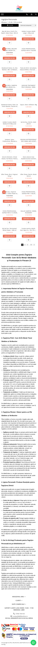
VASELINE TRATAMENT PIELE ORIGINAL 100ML (28, 86)
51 (31, 245)
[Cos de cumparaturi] (32, 14)
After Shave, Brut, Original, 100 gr (9, 175)
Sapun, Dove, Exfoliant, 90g (28, 104)
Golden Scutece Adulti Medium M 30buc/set (9, 123)
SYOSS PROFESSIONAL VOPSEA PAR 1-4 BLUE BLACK (28, 192)
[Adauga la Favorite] (9, 42)
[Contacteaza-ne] (27, 14)
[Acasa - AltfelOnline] (19, 8)
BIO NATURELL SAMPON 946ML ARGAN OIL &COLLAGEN (9, 86)
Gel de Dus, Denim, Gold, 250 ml (28, 123)
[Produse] (2, 15)
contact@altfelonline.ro (20, 616)
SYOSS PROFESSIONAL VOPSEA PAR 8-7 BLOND (28, 49)
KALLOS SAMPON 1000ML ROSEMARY (28, 212)
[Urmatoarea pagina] (34, 245)
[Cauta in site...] (36, 14)
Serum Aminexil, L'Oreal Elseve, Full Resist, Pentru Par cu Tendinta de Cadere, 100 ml (9, 158)
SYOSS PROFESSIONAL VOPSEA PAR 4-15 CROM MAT (9, 212)
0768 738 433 (20, 614)
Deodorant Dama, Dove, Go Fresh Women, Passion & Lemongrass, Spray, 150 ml (9, 105)
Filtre (10, 25)
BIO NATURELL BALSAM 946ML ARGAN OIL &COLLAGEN (9, 49)
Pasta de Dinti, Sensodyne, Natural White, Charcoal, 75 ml (28, 69)
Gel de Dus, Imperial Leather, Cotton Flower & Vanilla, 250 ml (9, 192)
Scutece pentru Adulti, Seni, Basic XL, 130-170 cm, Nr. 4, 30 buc (28, 229)
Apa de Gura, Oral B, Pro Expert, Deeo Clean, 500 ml (9, 32)
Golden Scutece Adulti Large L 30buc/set (28, 32)
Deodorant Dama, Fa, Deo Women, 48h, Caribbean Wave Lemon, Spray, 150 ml (9, 69)
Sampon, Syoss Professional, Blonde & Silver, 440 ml (10, 140)
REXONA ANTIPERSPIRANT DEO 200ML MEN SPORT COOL (28, 140)
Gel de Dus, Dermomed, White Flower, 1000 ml (9, 229)
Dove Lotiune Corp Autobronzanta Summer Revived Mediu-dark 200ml (28, 158)
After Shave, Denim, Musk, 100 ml (28, 175)
